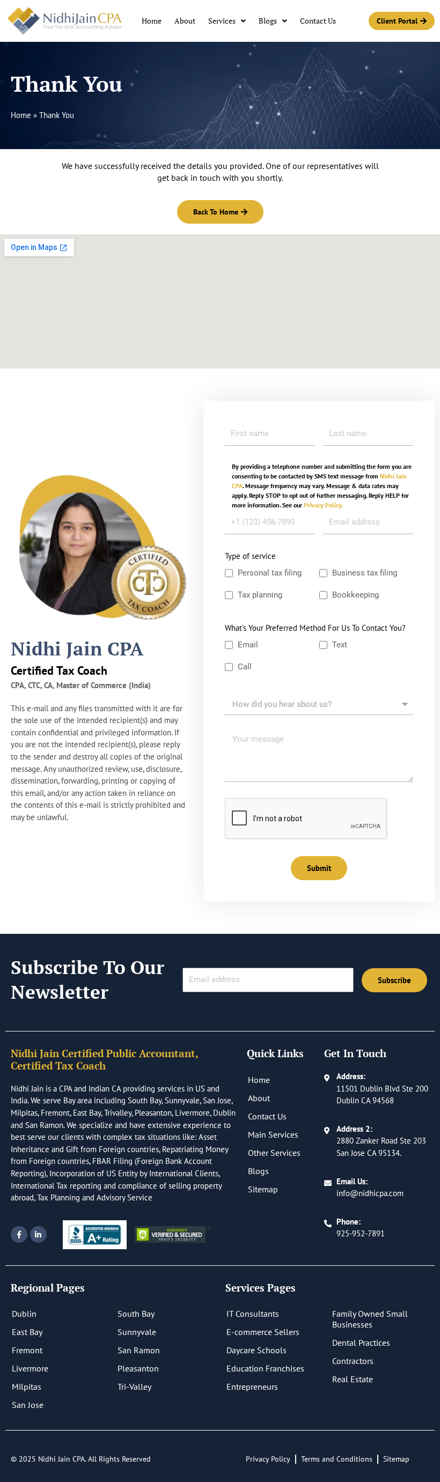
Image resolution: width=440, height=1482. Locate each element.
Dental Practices (361, 1342)
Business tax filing (364, 573)
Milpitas (26, 1386)
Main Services (273, 1134)
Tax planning (260, 595)
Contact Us (318, 21)
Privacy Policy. (323, 505)
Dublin (24, 1313)
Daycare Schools (256, 1350)
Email (248, 645)
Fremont (27, 1350)
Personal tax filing (270, 573)
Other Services (274, 1152)
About (184, 21)
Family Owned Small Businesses (370, 1319)
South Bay (136, 1313)
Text (339, 645)
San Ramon (139, 1350)
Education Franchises (265, 1368)
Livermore (30, 1368)
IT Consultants (252, 1313)
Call (245, 667)
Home (152, 21)
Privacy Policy (268, 1459)
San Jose (27, 1404)
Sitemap (263, 1189)
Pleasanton (138, 1368)
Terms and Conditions (336, 1459)
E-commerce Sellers (262, 1331)
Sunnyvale (137, 1331)
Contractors (352, 1360)
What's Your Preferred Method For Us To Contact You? (315, 628)
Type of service (250, 556)
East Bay (27, 1331)
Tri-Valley (134, 1386)
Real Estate (352, 1379)
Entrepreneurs (252, 1386)
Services (222, 21)
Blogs (268, 21)
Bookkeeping (356, 595)
